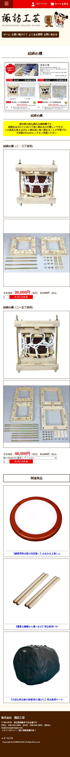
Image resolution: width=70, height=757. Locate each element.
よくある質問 (35, 34)
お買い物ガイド (20, 34)
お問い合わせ (50, 34)
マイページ (41, 3)
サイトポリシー (10, 730)
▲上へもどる (7, 738)
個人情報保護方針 (27, 730)
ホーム (6, 34)
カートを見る (61, 3)
